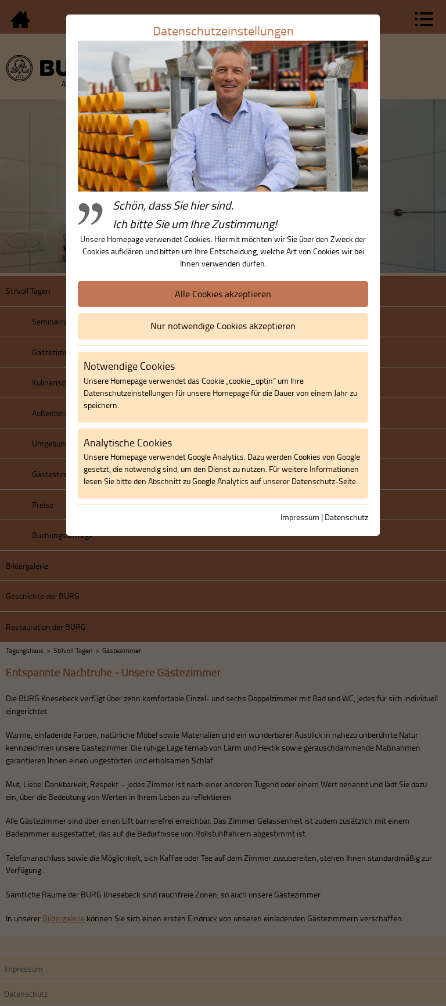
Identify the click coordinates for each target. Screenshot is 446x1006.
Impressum (299, 516)
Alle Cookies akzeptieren (223, 293)
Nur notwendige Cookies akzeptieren (223, 325)
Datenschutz (346, 516)
